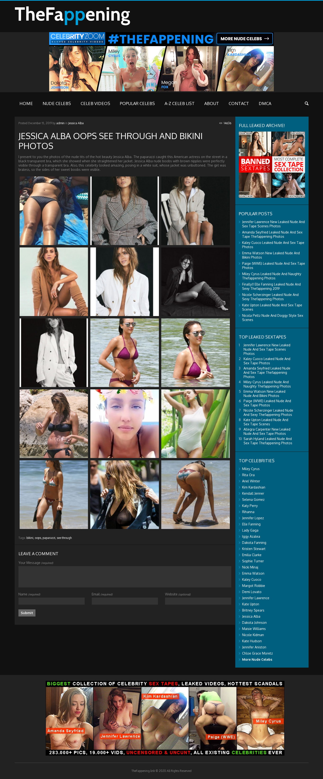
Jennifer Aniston (254, 647)
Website (178, 594)
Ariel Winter (251, 481)
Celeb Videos (95, 103)
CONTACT (239, 103)
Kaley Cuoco (251, 579)
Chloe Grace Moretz (257, 653)
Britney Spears (253, 610)
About (211, 103)
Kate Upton (250, 604)
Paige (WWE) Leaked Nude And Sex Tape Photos (267, 403)
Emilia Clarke (252, 555)
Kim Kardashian (253, 487)
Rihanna (248, 512)
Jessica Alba (76, 123)
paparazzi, (49, 538)
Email (102, 594)
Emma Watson (253, 573)
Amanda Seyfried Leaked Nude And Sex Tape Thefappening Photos (272, 234)
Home (26, 103)
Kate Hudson (252, 641)
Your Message (35, 563)
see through (64, 538)
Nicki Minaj (250, 567)
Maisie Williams (254, 629)
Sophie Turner (253, 561)
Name (29, 594)
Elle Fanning (251, 524)
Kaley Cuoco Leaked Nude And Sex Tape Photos (267, 361)
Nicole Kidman (253, 635)
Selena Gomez (253, 499)
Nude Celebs (57, 103)
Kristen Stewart (254, 549)
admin (60, 123)
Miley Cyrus (251, 469)
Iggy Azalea (251, 536)
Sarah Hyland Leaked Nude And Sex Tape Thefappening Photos (268, 441)
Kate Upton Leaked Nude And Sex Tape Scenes (266, 422)
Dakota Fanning (254, 543)
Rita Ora (248, 475)
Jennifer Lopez (253, 518)
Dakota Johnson (254, 623)
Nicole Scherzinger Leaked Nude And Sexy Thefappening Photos (270, 297)
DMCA (265, 103)
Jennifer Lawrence (255, 598)
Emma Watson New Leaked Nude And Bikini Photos (264, 393)
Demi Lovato (252, 592)
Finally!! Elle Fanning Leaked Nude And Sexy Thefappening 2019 (271, 286)
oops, (38, 538)
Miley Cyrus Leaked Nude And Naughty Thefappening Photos (271, 276)
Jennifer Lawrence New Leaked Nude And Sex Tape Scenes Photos (273, 224)
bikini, (30, 538)
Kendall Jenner (253, 493)
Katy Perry (250, 506)
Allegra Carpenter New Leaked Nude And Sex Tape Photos (267, 431)
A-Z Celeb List (180, 103)
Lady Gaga (250, 530)
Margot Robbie (253, 586)
